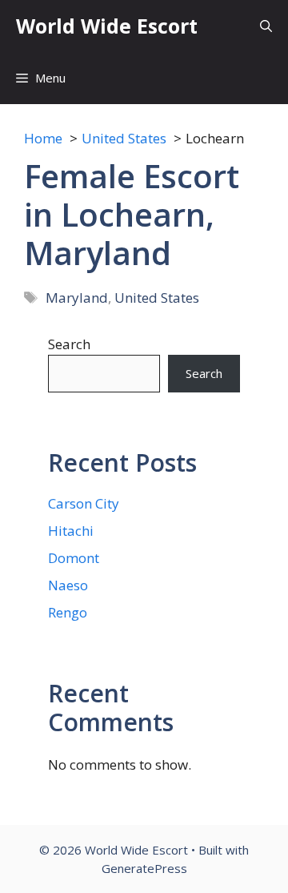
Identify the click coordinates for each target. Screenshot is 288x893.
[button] (266, 26)
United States (156, 297)
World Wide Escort (107, 25)
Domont (73, 558)
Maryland (77, 297)
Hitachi (71, 530)
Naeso (68, 585)
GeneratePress (144, 868)
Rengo (67, 612)
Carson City (83, 503)
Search (69, 344)
